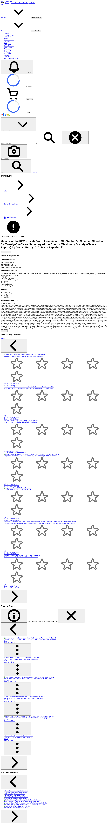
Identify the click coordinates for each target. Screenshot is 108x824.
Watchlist (6, 38)
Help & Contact (30, 3)
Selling (6, 43)
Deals (17, 3)
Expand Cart (30, 99)
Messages (7, 55)
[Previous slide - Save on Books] (14, 629)
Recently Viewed (9, 35)
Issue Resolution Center (11, 58)
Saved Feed (7, 44)
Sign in (7, 3)
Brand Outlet (22, 3)
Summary (7, 33)
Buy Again (7, 41)
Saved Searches (9, 46)
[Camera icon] (14, 151)
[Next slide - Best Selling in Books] (14, 596)
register (13, 3)
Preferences (7, 52)
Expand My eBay (36, 30)
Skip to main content (7, 1)
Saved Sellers (8, 47)
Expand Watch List (36, 17)
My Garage (7, 50)
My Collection (8, 53)
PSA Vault (7, 56)
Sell (2, 4)
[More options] (17, 650)
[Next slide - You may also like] (14, 816)
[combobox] (19, 143)
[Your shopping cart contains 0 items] (13, 99)
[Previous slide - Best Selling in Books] (14, 346)
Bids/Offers (7, 37)
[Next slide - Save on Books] (14, 763)
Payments (7, 49)
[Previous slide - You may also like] (14, 782)
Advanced (34, 172)
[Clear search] (75, 137)
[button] (16, 166)
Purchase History (9, 40)
